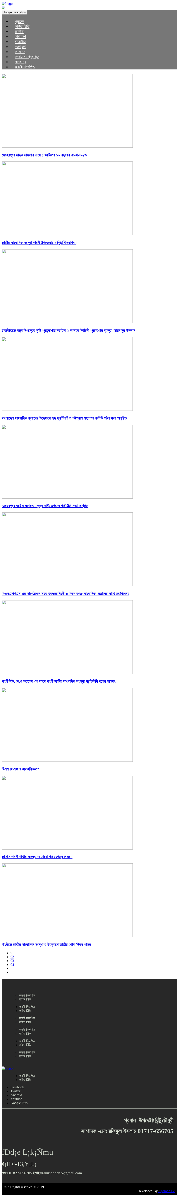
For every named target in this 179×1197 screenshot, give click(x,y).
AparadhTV (166, 1191)
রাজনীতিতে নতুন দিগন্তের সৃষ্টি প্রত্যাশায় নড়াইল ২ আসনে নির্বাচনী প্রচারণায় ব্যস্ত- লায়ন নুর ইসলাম (68, 330)
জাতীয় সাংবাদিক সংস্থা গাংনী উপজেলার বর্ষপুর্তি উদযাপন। (39, 242)
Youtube (16, 1099)
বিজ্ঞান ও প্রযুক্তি (27, 56)
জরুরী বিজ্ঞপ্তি (25, 66)
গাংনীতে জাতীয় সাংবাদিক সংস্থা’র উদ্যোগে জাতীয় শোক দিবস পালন (46, 944)
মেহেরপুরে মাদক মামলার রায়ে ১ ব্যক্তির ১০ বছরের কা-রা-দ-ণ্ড (44, 155)
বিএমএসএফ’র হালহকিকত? (20, 769)
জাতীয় (19, 31)
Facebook (17, 1087)
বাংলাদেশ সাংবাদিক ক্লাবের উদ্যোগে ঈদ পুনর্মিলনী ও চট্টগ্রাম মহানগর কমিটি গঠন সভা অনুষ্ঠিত (64, 418)
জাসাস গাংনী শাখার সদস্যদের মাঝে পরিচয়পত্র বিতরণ (37, 856)
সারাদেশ (20, 36)
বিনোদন (20, 51)
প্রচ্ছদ (19, 21)
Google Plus (19, 1103)
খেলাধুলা (20, 46)
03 (12, 961)
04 (12, 965)
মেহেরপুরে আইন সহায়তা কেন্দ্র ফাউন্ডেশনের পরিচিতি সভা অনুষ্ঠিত (45, 505)
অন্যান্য (20, 61)
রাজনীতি (20, 41)
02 (12, 957)
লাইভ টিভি (22, 26)
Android (16, 1095)
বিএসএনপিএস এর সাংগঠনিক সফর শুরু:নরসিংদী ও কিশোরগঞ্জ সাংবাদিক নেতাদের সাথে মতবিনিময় (65, 593)
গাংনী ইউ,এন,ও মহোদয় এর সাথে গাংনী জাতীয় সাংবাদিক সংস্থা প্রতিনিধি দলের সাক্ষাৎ (58, 681)
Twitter (15, 1091)
